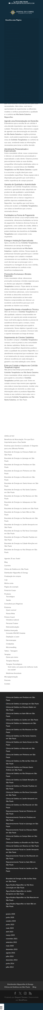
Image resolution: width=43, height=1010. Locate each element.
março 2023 (10, 935)
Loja (5, 580)
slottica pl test (9, 436)
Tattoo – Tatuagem (13, 81)
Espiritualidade (11, 75)
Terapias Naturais (12, 661)
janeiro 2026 (10, 914)
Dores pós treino (12, 657)
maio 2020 (10, 946)
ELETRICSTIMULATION (14, 38)
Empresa (9, 23)
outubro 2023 (11, 921)
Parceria (7, 680)
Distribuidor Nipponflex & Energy (18, 94)
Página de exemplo (11, 587)
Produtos (7, 594)
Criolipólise (10, 52)
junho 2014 (10, 963)
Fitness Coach (9, 617)
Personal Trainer (12, 36)
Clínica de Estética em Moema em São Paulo (22, 846)
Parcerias (9, 89)
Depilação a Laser (12, 46)
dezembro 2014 (11, 960)
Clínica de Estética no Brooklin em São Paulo (22, 842)
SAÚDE (8, 67)
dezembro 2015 (11, 949)
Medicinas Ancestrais (14, 78)
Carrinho (7, 565)
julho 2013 (10, 967)
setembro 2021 (11, 942)
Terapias (9, 73)
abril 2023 (9, 932)
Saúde (8, 600)
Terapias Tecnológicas (14, 664)
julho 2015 (10, 956)
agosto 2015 (10, 953)
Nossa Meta (10, 28)
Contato (7, 684)
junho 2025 (10, 917)
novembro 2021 (11, 939)
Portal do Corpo (10, 590)
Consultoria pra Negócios (16, 91)
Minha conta (8, 583)
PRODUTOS (10, 62)
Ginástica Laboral (12, 33)
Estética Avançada (11, 630)
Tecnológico (10, 65)
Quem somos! (11, 25)
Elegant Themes (21, 997)
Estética (9, 44)
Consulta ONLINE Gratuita (16, 41)
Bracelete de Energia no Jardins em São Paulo (21, 508)
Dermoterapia (11, 49)
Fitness (8, 30)
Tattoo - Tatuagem (11, 651)
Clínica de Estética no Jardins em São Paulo (22, 720)
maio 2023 (10, 928)
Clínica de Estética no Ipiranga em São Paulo (22, 704)
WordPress (23, 1000)
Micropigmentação (13, 57)
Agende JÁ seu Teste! (14, 70)
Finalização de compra (12, 576)
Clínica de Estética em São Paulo (18, 97)
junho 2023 (10, 924)
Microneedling (11, 54)
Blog (7, 86)
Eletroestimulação (12, 627)
